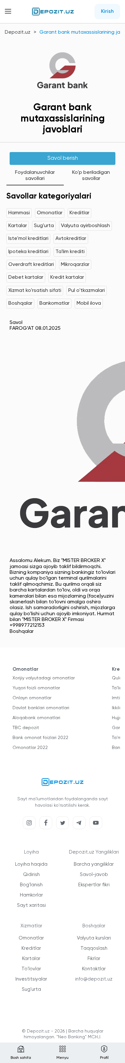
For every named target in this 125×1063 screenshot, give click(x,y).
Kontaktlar (94, 968)
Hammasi (19, 213)
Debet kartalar (25, 277)
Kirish (107, 11)
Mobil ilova (89, 303)
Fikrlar (94, 958)
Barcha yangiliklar (94, 864)
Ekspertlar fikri (94, 884)
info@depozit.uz (94, 979)
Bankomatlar (54, 303)
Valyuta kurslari (94, 938)
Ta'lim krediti (70, 251)
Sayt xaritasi (31, 905)
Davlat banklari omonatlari (41, 708)
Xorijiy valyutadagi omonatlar (44, 678)
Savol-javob (94, 874)
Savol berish (62, 158)
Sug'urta (44, 225)
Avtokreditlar (70, 238)
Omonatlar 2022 (30, 747)
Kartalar (17, 225)
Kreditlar (79, 213)
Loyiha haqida (31, 864)
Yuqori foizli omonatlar (36, 688)
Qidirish (31, 874)
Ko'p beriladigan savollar (91, 175)
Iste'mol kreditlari (28, 238)
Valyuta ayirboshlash (85, 225)
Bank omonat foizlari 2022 (40, 738)
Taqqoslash (93, 948)
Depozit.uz (17, 32)
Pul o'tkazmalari (86, 290)
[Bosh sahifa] (53, 11)
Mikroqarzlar (75, 264)
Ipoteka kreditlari (28, 251)
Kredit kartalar (67, 277)
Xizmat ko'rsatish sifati (34, 290)
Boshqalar (20, 303)
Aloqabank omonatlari (36, 718)
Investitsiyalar (31, 979)
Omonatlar (50, 213)
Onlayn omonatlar (32, 698)
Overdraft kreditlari (31, 264)
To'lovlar (31, 968)
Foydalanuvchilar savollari (35, 175)
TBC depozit (26, 728)
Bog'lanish (31, 884)
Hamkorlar (31, 895)
